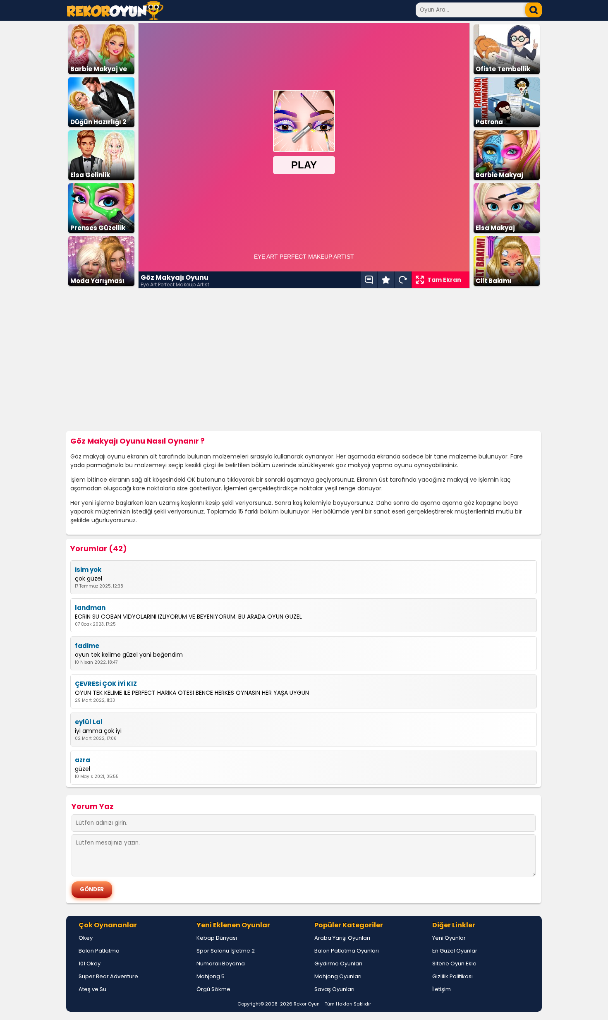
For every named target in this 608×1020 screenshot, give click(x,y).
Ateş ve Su (92, 989)
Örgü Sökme (213, 989)
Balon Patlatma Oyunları (346, 951)
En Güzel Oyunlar (454, 951)
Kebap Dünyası (216, 938)
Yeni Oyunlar (449, 938)
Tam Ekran (444, 280)
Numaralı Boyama (220, 963)
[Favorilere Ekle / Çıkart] (386, 279)
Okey (86, 938)
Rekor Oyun (307, 1004)
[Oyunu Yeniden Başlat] (403, 279)
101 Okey (90, 963)
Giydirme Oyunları (338, 963)
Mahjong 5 (210, 976)
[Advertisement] (304, 360)
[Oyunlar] (115, 17)
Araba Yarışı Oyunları (342, 938)
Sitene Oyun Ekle (454, 963)
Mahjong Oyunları (337, 976)
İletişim (441, 989)
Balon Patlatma (99, 951)
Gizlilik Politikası (452, 976)
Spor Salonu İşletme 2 (225, 951)
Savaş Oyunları (334, 989)
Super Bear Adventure (108, 976)
